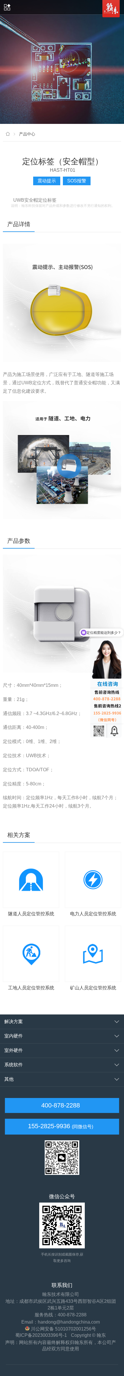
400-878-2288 (60, 1105)
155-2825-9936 (49, 1126)
